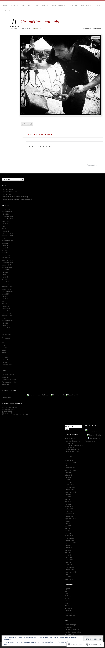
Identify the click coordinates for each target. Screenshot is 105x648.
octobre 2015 (6, 318)
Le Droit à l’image (58, 6)
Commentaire (92, 165)
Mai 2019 (5, 229)
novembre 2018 (7, 236)
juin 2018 (5, 245)
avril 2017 (5, 279)
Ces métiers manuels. (40, 21)
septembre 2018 (7, 241)
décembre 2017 (7, 260)
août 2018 (5, 243)
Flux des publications (9, 379)
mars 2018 (5, 253)
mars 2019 (5, 231)
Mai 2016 (5, 301)
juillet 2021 (5, 214)
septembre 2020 (7, 219)
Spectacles (26, 6)
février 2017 (6, 284)
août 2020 (5, 221)
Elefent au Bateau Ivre (9, 192)
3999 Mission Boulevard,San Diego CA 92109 (10, 408)
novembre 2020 (7, 216)
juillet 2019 (5, 224)
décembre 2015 (7, 313)
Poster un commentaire (92, 29)
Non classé (5, 357)
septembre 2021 (7, 212)
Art (3, 340)
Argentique (73, 6)
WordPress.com (7, 384)
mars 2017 (5, 282)
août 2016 (5, 294)
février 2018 (6, 255)
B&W (5, 6)
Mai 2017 (5, 277)
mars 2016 (5, 306)
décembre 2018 (7, 233)
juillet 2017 (5, 272)
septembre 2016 (7, 291)
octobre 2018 (6, 238)
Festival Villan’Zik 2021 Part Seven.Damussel (17, 199)
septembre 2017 (7, 267)
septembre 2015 (7, 321)
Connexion (5, 377)
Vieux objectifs (86, 6)
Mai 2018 (5, 248)
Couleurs (14, 6)
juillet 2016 (5, 296)
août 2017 (5, 270)
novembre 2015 (7, 316)
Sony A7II (6, 10)
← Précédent (27, 124)
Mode (4, 352)
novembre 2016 (7, 287)
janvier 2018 (6, 258)
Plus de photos (7, 398)
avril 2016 (5, 304)
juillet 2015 (5, 323)
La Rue (36, 6)
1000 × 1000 (36, 29)
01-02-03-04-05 (7, 411)
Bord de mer (6, 194)
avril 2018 (5, 250)
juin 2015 (5, 325)
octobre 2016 (6, 289)
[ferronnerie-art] (60, 75)
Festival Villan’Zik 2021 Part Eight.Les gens (16, 197)
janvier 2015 (6, 328)
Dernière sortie (7, 189)
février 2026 (6, 209)
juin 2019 (5, 226)
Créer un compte (8, 375)
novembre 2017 (7, 262)
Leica (98, 6)
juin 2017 (5, 274)
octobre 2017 (6, 265)
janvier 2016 (6, 311)
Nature (45, 6)
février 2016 (6, 308)
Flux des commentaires (10, 382)
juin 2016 (5, 299)
